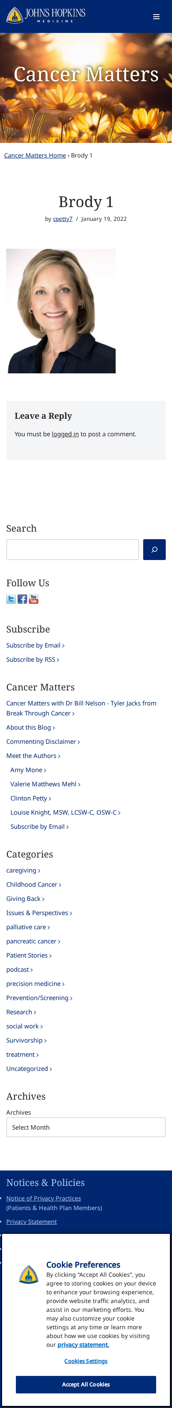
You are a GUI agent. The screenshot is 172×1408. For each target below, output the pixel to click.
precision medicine (33, 983)
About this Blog (28, 727)
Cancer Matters (86, 73)
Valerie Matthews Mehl (43, 784)
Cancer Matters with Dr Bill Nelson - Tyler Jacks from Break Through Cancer (81, 708)
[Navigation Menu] (156, 16)
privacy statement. (83, 1344)
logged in (65, 434)
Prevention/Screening (37, 997)
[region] (86, 1320)
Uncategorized (27, 1068)
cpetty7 (63, 219)
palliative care (26, 927)
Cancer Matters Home (35, 155)
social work (22, 1026)
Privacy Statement (31, 1221)
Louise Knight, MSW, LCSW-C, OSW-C (63, 812)
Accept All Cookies (86, 1384)
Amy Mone (26, 769)
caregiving (21, 870)
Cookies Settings (85, 1361)
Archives (18, 1112)
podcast (17, 969)
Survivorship (24, 1040)
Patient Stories (27, 955)
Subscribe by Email (33, 645)
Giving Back (23, 898)
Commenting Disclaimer (41, 741)
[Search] (154, 549)
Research (19, 1012)
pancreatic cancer (31, 941)
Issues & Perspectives (37, 912)
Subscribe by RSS (30, 659)
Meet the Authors (31, 755)
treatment (20, 1054)
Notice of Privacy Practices (43, 1198)
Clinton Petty (28, 798)
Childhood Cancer (31, 884)
